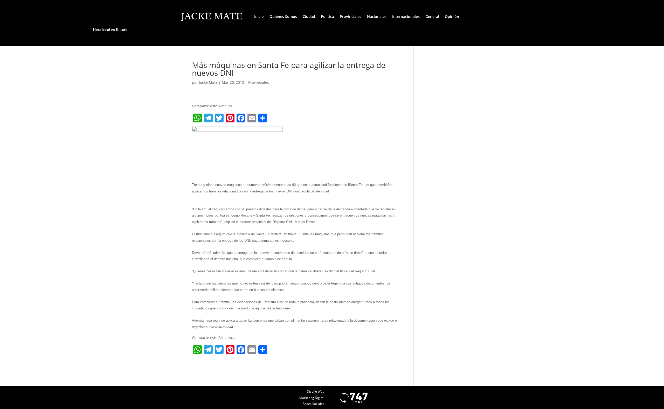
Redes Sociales (313, 403)
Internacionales (406, 16)
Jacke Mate (208, 82)
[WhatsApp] (197, 118)
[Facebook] (241, 118)
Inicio (259, 16)
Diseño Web (315, 391)
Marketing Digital (311, 398)
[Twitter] (219, 118)
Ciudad (309, 16)
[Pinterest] (230, 118)
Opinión (452, 16)
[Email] (251, 118)
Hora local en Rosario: (111, 29)
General (432, 16)
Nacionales (376, 16)
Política (327, 16)
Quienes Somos (283, 16)
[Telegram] (208, 118)
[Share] (262, 118)
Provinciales (350, 16)
